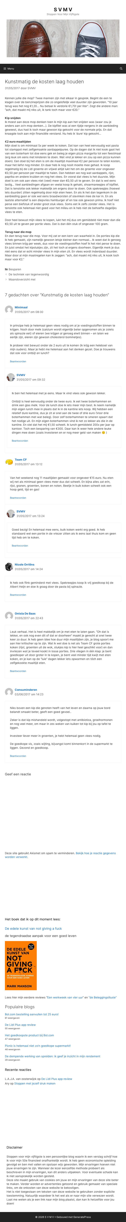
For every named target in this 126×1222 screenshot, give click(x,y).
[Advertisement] (29, 890)
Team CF (21, 459)
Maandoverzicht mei (22, 279)
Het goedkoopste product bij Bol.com (29, 1035)
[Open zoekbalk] (121, 69)
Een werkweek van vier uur (65, 997)
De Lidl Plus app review (20, 1024)
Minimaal (21, 307)
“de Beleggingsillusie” (103, 997)
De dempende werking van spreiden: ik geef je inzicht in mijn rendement (52, 1056)
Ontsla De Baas (25, 613)
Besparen (15, 269)
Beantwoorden (18, 361)
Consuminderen (26, 689)
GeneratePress (82, 1217)
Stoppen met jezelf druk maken (34, 1083)
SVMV (21, 375)
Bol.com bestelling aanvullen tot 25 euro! (32, 1014)
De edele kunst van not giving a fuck (33, 929)
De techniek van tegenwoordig (29, 274)
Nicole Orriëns (24, 564)
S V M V (63, 9)
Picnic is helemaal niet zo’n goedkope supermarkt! (38, 1045)
